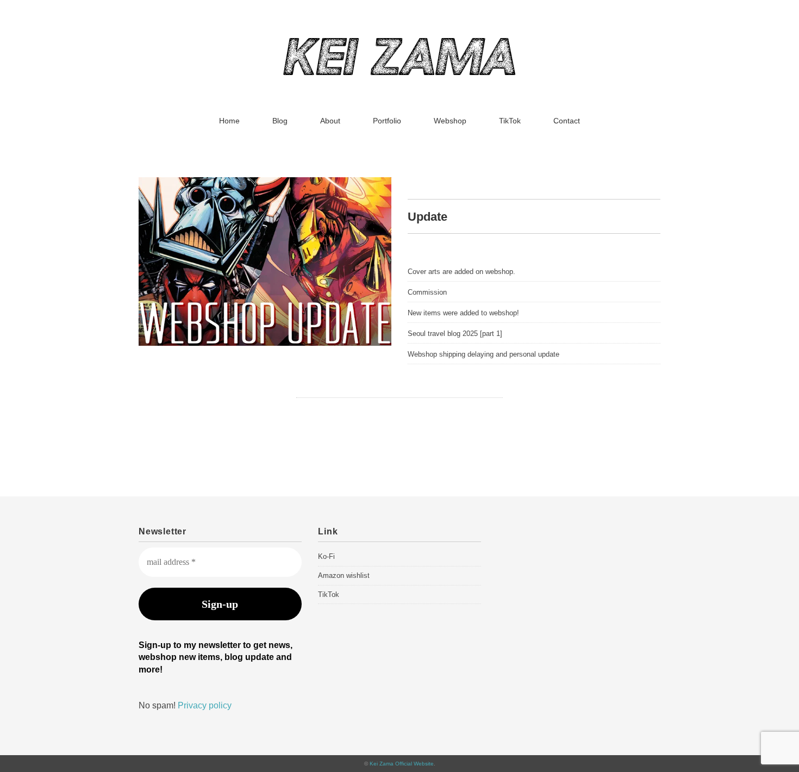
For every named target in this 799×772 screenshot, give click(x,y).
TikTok (510, 120)
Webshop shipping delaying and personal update (483, 354)
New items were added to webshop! (463, 313)
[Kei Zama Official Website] (399, 46)
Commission (427, 292)
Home (229, 120)
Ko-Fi (326, 556)
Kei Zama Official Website (402, 764)
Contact (566, 120)
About (330, 120)
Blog (280, 120)
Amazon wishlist (344, 575)
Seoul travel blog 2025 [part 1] (455, 333)
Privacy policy (205, 705)
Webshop (450, 120)
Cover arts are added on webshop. (461, 271)
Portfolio (387, 120)
